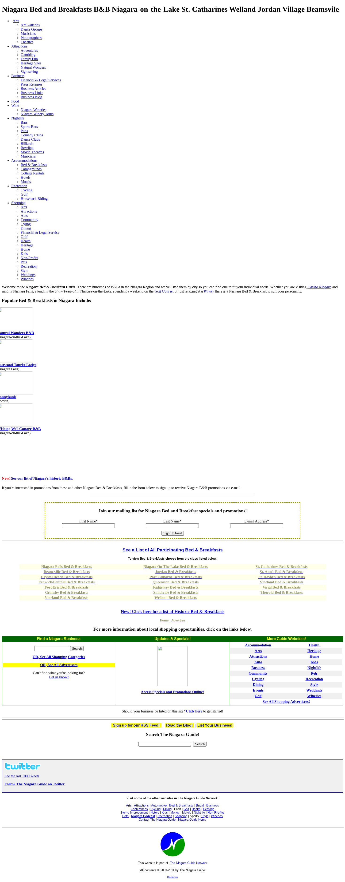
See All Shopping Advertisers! (286, 702)
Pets (314, 673)
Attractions (19, 46)
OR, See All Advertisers (58, 665)
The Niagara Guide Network (188, 863)
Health (314, 645)
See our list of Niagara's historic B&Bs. (42, 478)
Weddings (314, 690)
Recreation (19, 186)
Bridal (200, 805)
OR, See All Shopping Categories (59, 657)
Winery (209, 291)
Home (314, 656)
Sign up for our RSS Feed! (136, 725)
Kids (314, 662)
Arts (129, 805)
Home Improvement (134, 812)
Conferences (139, 809)
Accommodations (24, 160)
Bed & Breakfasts (181, 805)
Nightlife (17, 118)
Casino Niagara (319, 287)
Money (175, 812)
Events (258, 690)
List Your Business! (214, 725)
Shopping (18, 203)
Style (314, 685)
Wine (15, 105)
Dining (258, 685)
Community (258, 673)
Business (17, 76)
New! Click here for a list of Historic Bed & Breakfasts (172, 611)
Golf (258, 696)
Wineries (314, 696)
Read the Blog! (179, 725)
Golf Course (163, 291)
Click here (194, 711)
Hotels (154, 812)
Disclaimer (172, 877)
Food (15, 101)
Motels (186, 812)
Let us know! (59, 677)
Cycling (258, 679)
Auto (258, 662)
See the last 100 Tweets (21, 776)
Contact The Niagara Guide (157, 819)
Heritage (314, 651)
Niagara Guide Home (192, 819)
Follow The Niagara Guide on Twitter (34, 784)
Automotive (159, 805)
